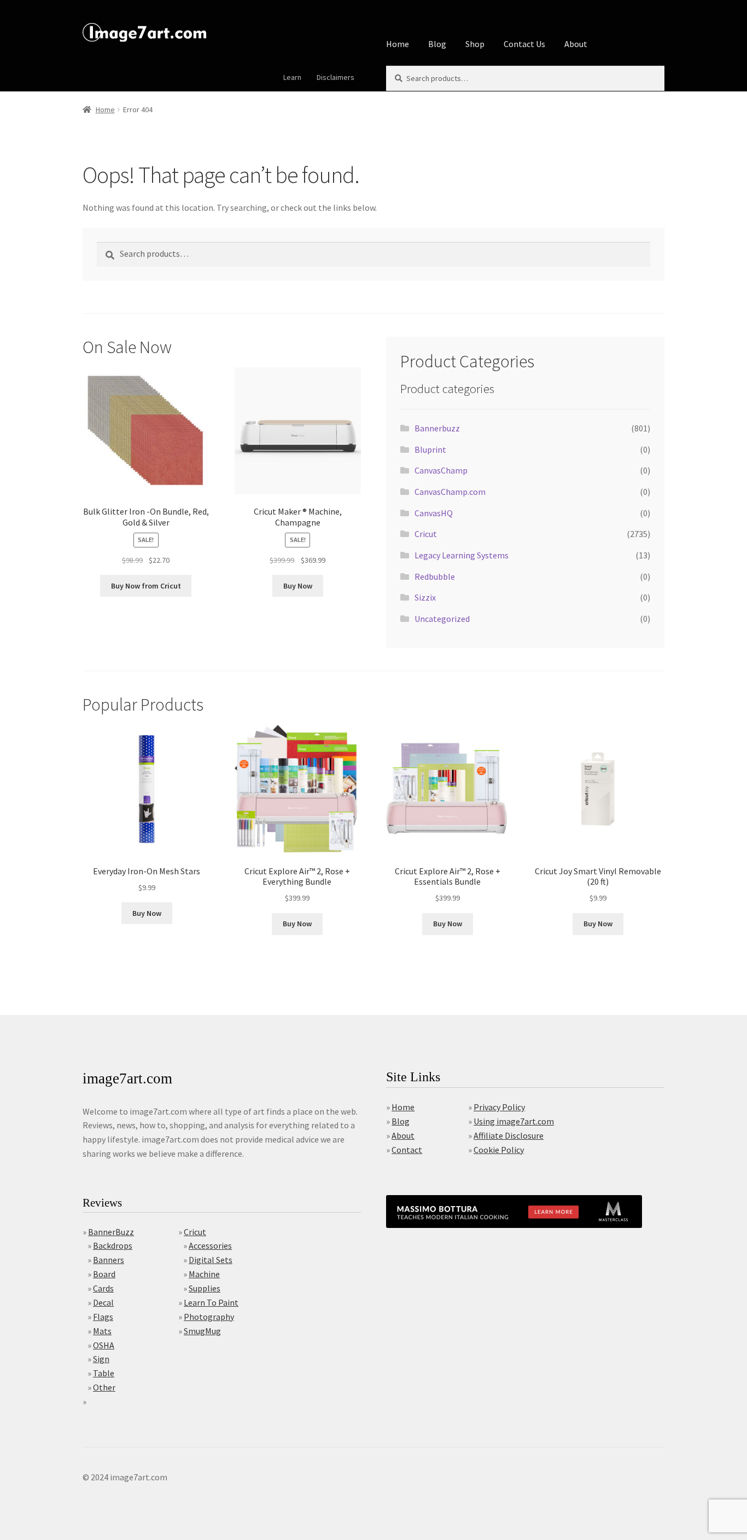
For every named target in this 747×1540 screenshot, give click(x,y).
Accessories (210, 1245)
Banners (108, 1259)
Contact (407, 1149)
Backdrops (112, 1245)
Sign (101, 1358)
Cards (103, 1288)
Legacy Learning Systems (462, 555)
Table (103, 1373)
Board (104, 1273)
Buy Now (297, 586)
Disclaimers (335, 77)
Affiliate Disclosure (509, 1135)
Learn (292, 77)
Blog (437, 43)
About (575, 43)
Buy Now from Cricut (146, 586)
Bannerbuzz (437, 428)
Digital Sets (210, 1259)
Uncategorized (442, 618)
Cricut (426, 533)
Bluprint (430, 449)
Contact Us (524, 43)
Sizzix (425, 597)
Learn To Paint (211, 1302)
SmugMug (202, 1330)
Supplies (204, 1288)
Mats (102, 1330)
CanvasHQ (434, 512)
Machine (204, 1273)
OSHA (103, 1345)
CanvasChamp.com (450, 491)
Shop (475, 43)
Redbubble (435, 576)
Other (104, 1387)
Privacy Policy (499, 1106)
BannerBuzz (111, 1231)
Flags (103, 1316)
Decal (103, 1302)
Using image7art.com (514, 1121)
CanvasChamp (441, 470)
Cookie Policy (499, 1149)
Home (397, 43)
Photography (209, 1316)
